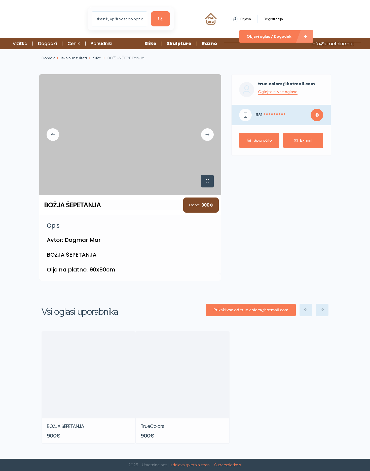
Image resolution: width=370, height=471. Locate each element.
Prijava (245, 19)
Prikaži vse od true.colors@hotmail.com (250, 309)
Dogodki (47, 43)
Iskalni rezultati (74, 58)
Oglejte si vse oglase (278, 92)
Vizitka (20, 43)
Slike (150, 43)
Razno (209, 43)
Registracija (273, 19)
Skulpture (179, 43)
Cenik (73, 43)
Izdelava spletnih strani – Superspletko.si (206, 464)
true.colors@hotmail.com (286, 84)
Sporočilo (262, 140)
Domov (48, 58)
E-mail (306, 140)
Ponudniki (101, 43)
